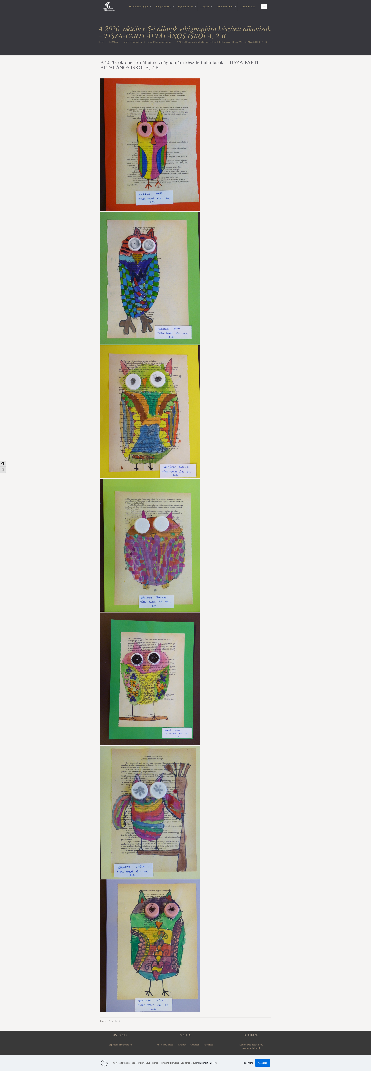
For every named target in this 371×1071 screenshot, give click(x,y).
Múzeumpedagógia (133, 42)
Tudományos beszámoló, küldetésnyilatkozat (251, 1046)
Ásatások (194, 1044)
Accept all (262, 1063)
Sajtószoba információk (120, 1044)
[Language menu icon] (264, 6)
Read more (248, 1063)
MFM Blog (113, 42)
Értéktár (182, 1044)
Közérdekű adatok (165, 1044)
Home (101, 42)
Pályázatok (209, 1044)
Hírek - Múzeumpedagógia (159, 42)
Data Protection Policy (206, 1063)
